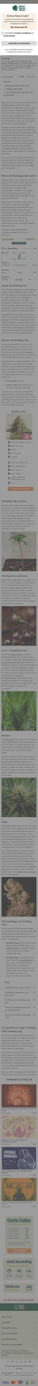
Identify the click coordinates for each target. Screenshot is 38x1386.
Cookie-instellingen (23, 33)
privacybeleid (9, 36)
